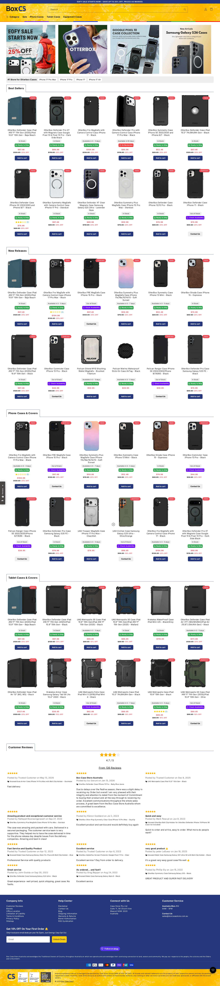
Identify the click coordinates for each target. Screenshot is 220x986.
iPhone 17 (80, 79)
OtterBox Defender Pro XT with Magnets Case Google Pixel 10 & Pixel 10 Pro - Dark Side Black (57, 133)
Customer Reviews (14, 906)
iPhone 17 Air (95, 79)
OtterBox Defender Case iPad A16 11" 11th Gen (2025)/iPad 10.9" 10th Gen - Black (22, 371)
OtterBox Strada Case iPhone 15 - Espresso (195, 293)
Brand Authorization (67, 918)
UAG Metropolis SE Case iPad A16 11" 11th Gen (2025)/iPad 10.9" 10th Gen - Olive (195, 694)
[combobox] (118, 9)
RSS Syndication (65, 921)
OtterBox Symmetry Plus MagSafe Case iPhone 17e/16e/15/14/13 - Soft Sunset (126, 296)
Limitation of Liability (15, 913)
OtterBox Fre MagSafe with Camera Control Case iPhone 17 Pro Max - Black (57, 295)
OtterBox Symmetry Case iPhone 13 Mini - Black (160, 293)
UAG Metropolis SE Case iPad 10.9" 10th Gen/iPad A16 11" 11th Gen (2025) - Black (91, 622)
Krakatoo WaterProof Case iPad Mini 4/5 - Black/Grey (161, 620)
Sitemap (10, 921)
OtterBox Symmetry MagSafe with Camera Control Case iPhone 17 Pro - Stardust (57, 205)
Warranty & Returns (67, 916)
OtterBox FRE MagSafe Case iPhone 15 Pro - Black (91, 293)
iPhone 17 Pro (66, 79)
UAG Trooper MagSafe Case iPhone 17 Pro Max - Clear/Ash (91, 533)
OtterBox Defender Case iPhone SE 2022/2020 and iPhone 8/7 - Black (22, 205)
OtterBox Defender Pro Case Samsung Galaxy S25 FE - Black (195, 371)
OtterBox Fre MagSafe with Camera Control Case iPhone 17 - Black (91, 132)
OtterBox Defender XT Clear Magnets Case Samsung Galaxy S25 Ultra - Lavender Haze (91, 206)
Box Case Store (67, 981)
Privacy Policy (12, 918)
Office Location (13, 911)
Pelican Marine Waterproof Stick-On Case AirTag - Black (126, 369)
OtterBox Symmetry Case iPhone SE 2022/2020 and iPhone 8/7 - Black (160, 132)
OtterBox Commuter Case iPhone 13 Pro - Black (56, 369)
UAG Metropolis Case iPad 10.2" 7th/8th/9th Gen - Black (126, 693)
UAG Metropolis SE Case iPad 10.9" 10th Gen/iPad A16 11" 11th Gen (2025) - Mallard (126, 622)
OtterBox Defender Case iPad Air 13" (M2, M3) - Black (22, 693)
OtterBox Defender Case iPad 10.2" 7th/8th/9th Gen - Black (195, 131)
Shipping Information (67, 913)
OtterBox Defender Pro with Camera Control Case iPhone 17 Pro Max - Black (126, 132)
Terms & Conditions (15, 916)
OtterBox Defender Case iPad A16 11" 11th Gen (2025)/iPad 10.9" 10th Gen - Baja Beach (22, 132)
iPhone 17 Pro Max (47, 79)
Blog (60, 911)
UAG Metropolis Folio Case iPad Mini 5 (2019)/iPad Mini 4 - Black (91, 694)
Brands (9, 909)
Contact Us (195, 234)
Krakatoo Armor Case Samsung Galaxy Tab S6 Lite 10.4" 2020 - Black (57, 694)
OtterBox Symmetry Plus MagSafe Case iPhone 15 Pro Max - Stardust (126, 205)
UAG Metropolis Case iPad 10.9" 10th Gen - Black (160, 693)
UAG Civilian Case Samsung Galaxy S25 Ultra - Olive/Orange (126, 533)
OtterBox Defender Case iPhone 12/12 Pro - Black (161, 203)
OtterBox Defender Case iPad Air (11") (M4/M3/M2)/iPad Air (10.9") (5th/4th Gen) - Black (195, 622)
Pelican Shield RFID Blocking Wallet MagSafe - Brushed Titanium (91, 371)
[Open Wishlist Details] (213, 970)
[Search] (185, 9)
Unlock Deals (59, 939)
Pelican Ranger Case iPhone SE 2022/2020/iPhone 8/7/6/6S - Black (161, 371)
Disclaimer (63, 906)
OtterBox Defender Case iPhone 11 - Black (195, 203)
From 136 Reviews (110, 767)
